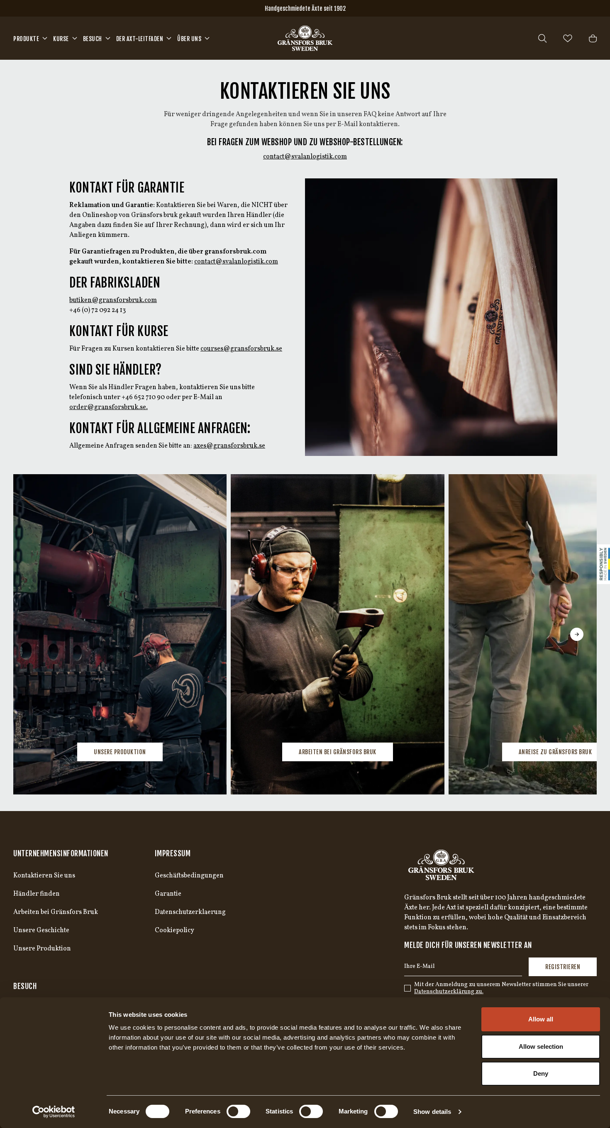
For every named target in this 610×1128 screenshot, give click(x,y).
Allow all (540, 1019)
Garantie (168, 894)
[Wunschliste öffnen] (568, 38)
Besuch (92, 38)
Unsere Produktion (120, 751)
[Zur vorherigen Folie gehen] (33, 634)
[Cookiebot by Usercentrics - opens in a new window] (53, 1112)
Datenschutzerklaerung (190, 912)
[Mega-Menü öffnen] (44, 38)
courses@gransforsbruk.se (241, 348)
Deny (540, 1073)
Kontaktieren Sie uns (44, 875)
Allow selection (541, 1046)
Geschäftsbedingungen (189, 875)
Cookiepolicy (174, 930)
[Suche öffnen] (542, 38)
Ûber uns (189, 38)
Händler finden (36, 894)
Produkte (26, 38)
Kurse (61, 38)
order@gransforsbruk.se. (108, 407)
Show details (432, 1111)
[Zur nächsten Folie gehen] (576, 634)
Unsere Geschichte (41, 930)
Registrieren (562, 966)
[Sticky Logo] (603, 564)
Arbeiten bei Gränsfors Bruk (337, 751)
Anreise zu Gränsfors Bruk (555, 751)
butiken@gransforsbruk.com (113, 300)
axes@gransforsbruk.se (229, 446)
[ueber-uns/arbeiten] (337, 634)
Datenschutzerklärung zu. (448, 992)
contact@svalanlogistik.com (305, 156)
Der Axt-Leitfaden (139, 38)
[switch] (238, 1111)
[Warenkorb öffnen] (593, 38)
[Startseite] (305, 38)
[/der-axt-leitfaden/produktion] (120, 634)
